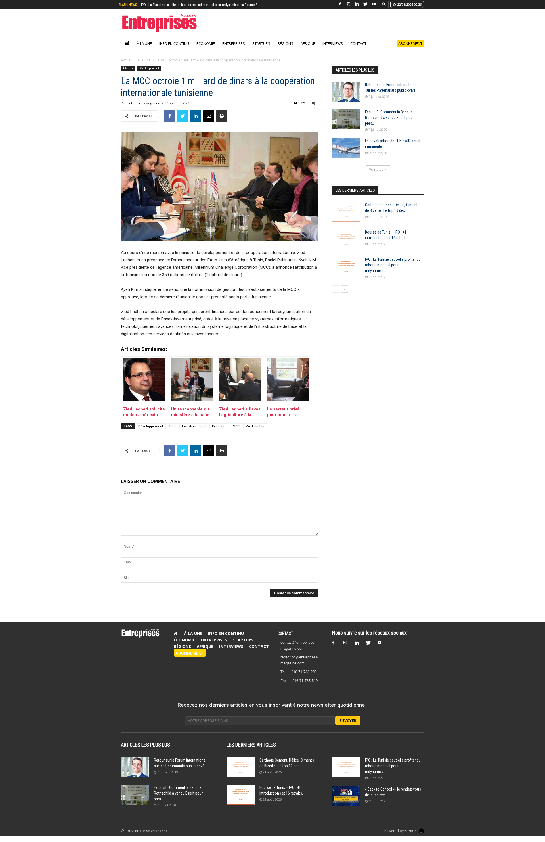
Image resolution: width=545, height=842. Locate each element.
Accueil (126, 60)
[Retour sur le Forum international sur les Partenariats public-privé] (346, 92)
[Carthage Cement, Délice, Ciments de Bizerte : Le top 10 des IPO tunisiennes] (346, 212)
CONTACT (285, 633)
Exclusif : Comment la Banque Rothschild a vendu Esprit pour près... (389, 118)
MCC (236, 426)
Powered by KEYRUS (400, 830)
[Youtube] (374, 4)
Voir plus (376, 169)
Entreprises (233, 43)
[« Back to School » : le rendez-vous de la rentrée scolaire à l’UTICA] (346, 796)
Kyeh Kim (219, 426)
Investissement (194, 426)
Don (172, 426)
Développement (149, 68)
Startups (261, 43)
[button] (384, 4)
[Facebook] (340, 4)
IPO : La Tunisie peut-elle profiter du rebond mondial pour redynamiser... (393, 265)
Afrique (308, 43)
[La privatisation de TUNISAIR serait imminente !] (346, 148)
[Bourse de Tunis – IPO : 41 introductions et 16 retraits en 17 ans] (346, 239)
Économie (205, 43)
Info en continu (174, 43)
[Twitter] (365, 4)
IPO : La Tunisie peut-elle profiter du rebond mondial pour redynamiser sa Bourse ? (199, 5)
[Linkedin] (357, 4)
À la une (144, 43)
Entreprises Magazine (143, 103)
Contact (358, 43)
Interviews (332, 43)
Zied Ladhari (256, 426)
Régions (285, 43)
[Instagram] (348, 4)
